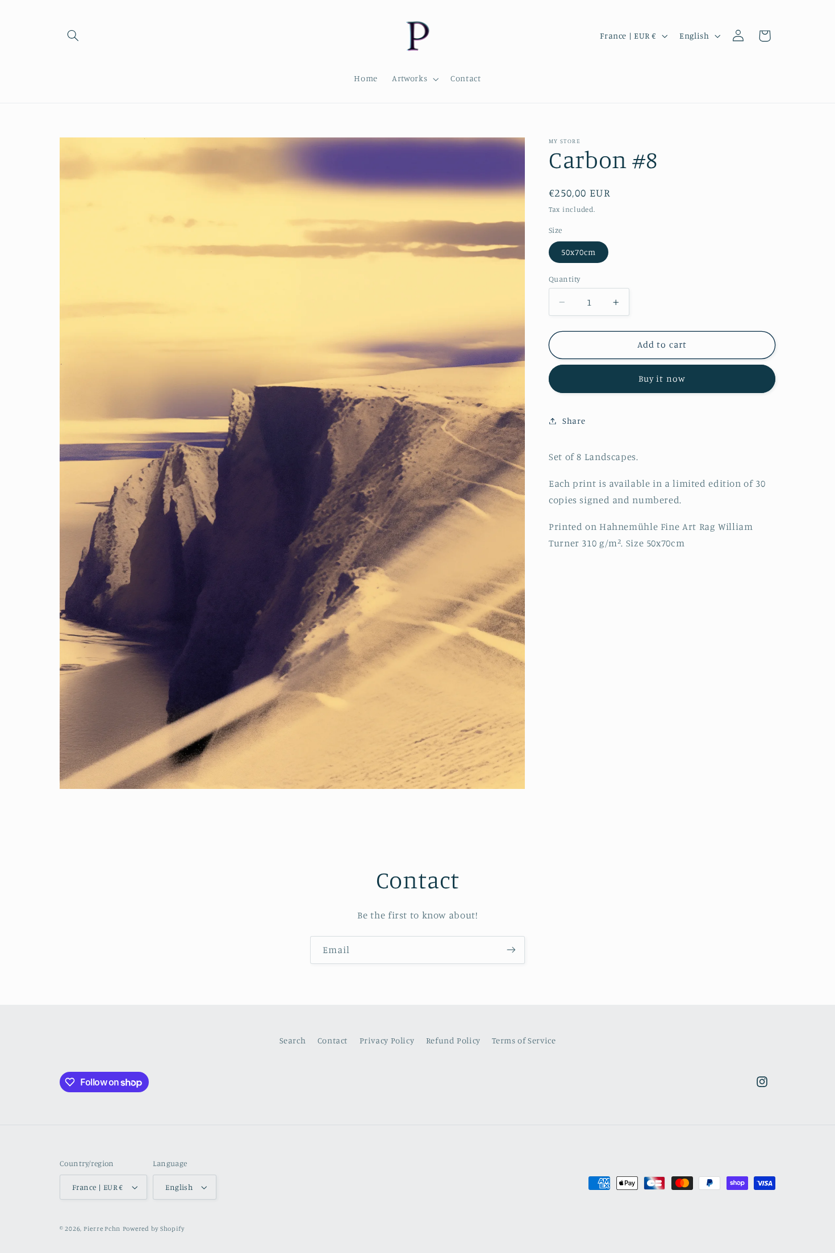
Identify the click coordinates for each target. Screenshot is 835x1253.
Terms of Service (524, 1040)
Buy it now (662, 378)
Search (292, 1040)
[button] (73, 36)
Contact (333, 1040)
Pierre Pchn (102, 1229)
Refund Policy (453, 1040)
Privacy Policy (387, 1040)
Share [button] (573, 420)
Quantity (564, 278)
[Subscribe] (511, 950)
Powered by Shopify (154, 1229)
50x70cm (578, 252)
